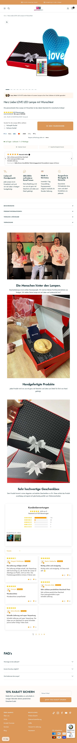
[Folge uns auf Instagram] (58, 713)
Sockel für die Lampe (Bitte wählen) (15, 123)
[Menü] (74, 725)
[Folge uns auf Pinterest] (70, 713)
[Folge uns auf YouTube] (66, 713)
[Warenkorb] (72, 8)
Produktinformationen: (13, 211)
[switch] (71, 736)
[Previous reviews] (5, 158)
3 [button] (39, 634)
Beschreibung (9, 206)
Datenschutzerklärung (35, 719)
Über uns (6, 716)
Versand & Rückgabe (11, 217)
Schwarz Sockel (11, 128)
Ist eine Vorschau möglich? (11, 669)
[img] (11, 558)
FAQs (5, 719)
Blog (5, 730)
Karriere (6, 727)
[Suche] (9, 8)
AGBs (30, 723)
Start (5, 16)
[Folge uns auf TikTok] (54, 713)
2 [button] (36, 634)
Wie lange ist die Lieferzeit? (11, 662)
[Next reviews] (71, 158)
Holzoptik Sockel (11, 125)
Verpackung (8, 222)
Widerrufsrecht (32, 716)
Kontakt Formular (9, 723)
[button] (8, 112)
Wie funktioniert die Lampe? (12, 676)
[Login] (68, 8)
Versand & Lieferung (34, 727)
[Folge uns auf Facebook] (62, 713)
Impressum (31, 730)
